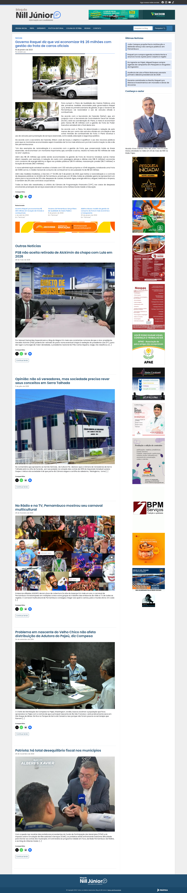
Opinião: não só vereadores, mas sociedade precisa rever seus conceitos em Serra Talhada (62, 381)
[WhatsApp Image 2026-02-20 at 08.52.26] (148, 177)
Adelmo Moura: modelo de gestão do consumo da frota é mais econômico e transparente (95, 211)
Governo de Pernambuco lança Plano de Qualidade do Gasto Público (62, 210)
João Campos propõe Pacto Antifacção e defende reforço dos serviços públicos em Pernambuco (146, 46)
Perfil (32, 28)
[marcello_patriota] (148, 600)
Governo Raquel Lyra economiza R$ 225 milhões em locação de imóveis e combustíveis (29, 211)
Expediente (41, 28)
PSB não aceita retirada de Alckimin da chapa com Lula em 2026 (63, 254)
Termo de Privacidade (114, 890)
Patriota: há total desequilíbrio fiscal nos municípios (58, 750)
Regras (87, 28)
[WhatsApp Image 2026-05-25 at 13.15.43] (148, 258)
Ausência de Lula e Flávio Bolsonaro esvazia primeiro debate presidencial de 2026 (146, 74)
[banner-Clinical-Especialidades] (148, 306)
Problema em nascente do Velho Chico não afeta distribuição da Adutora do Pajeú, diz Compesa (55, 634)
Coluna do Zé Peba (74, 28)
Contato (97, 28)
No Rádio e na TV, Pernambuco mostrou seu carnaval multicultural (59, 507)
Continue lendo (22, 360)
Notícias (18, 38)
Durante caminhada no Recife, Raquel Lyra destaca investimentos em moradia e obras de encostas (148, 82)
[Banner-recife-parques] (148, 216)
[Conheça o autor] (148, 121)
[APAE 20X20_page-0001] (148, 348)
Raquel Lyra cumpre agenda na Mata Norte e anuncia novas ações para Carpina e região (147, 56)
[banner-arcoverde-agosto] (65, 227)
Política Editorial (55, 28)
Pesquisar (159, 28)
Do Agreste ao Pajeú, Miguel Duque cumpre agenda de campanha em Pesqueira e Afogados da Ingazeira (148, 64)
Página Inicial (21, 28)
